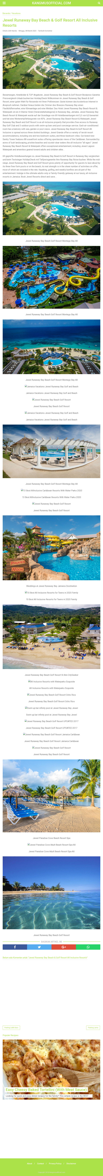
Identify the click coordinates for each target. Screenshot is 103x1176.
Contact (40, 1164)
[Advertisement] (51, 1133)
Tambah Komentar (45, 31)
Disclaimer (71, 1164)
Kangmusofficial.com (51, 3)
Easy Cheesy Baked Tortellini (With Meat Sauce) (46, 1089)
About (29, 1164)
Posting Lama (93, 1028)
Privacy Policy (55, 1164)
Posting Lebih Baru (11, 1028)
